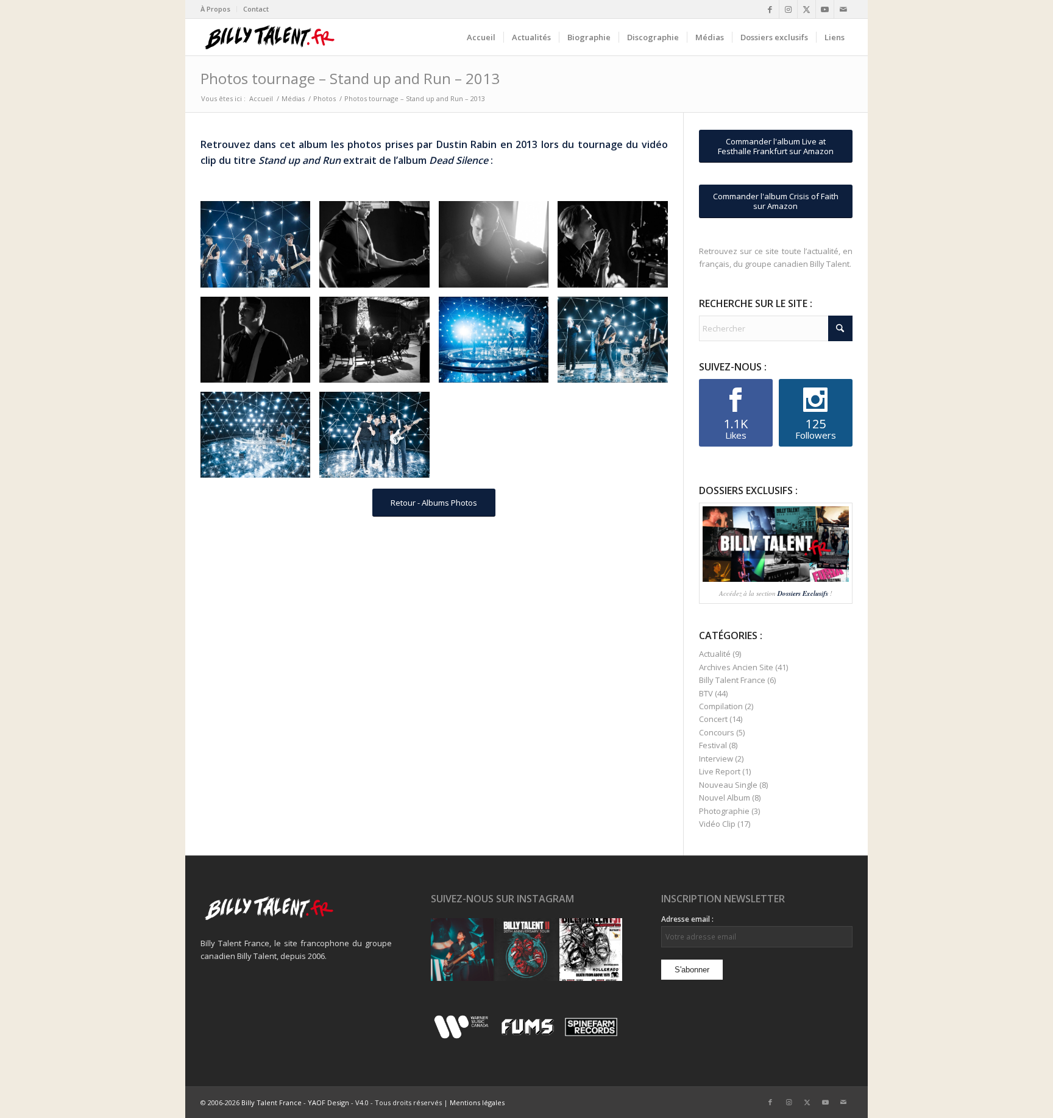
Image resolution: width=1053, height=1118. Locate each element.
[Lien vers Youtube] (825, 9)
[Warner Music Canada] (463, 1036)
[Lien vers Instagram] (788, 9)
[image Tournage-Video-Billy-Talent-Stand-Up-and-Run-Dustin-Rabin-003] (498, 248)
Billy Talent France (732, 679)
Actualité (715, 653)
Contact (256, 8)
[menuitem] (218, 9)
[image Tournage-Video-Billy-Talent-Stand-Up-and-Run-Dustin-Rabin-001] (259, 248)
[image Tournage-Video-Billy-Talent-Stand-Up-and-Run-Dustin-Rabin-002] (378, 248)
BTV (706, 693)
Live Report (719, 771)
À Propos (215, 8)
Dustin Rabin (466, 144)
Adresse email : (687, 919)
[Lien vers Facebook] (770, 9)
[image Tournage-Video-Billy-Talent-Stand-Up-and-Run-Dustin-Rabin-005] (259, 344)
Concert (713, 718)
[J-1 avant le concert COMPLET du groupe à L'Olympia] (526, 949)
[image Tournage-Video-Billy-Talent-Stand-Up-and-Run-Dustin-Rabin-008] (617, 344)
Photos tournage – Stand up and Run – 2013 (350, 78)
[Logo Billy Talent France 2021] (269, 37)
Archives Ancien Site (736, 667)
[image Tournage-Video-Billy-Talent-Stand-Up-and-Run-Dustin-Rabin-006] (378, 344)
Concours (716, 732)
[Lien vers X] (806, 9)
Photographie (724, 810)
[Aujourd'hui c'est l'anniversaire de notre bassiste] (462, 949)
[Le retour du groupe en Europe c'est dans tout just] (590, 949)
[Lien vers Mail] (843, 9)
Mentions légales (477, 1102)
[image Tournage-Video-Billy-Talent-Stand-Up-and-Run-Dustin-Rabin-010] (378, 439)
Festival (713, 745)
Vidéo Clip (717, 823)
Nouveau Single (728, 784)
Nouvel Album (724, 797)
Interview (716, 758)
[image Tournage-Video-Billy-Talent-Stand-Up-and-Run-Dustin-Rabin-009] (259, 439)
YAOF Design (328, 1102)
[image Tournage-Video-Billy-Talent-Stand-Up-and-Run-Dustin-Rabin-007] (498, 344)
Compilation (721, 706)
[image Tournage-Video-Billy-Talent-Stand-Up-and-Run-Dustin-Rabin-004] (617, 248)
